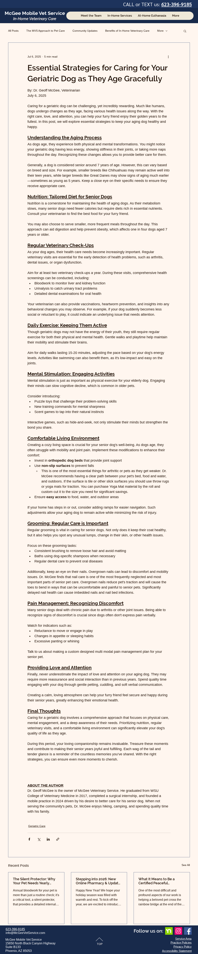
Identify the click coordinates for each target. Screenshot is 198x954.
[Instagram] (178, 931)
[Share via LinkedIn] (48, 839)
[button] (185, 30)
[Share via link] (58, 839)
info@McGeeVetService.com (25, 932)
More (160, 30)
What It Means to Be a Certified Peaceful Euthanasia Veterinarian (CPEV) (157, 881)
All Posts (13, 30)
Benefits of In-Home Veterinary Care (127, 30)
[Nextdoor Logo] (169, 931)
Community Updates (85, 30)
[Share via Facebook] (29, 839)
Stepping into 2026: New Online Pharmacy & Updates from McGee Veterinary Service (99, 881)
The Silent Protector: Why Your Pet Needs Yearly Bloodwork (34, 881)
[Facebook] (188, 931)
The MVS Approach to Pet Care (45, 30)
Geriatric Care (36, 826)
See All (186, 865)
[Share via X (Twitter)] (39, 839)
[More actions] (168, 56)
